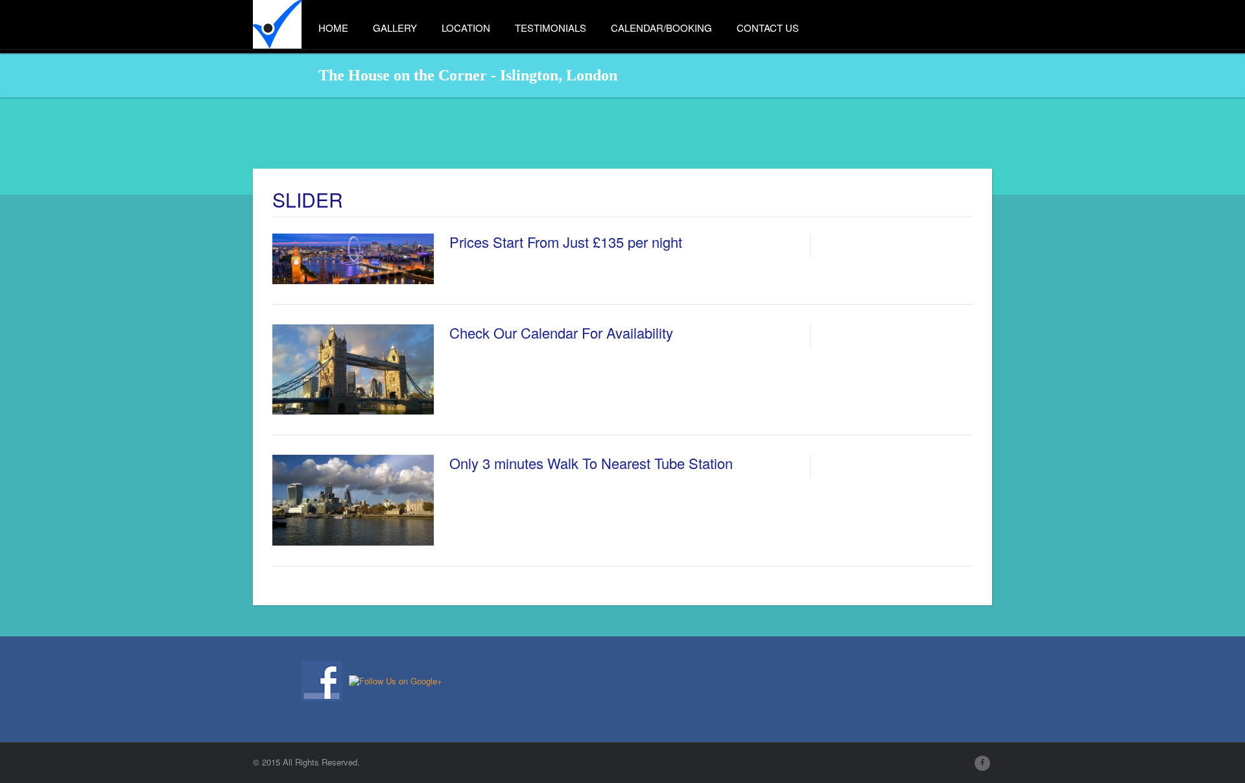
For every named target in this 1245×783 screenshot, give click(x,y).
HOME (333, 27)
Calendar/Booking (661, 27)
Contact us (768, 27)
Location (466, 27)
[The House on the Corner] (277, 19)
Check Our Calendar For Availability (561, 332)
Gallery (395, 27)
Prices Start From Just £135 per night (565, 242)
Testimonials (550, 27)
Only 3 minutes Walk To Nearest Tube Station (591, 463)
